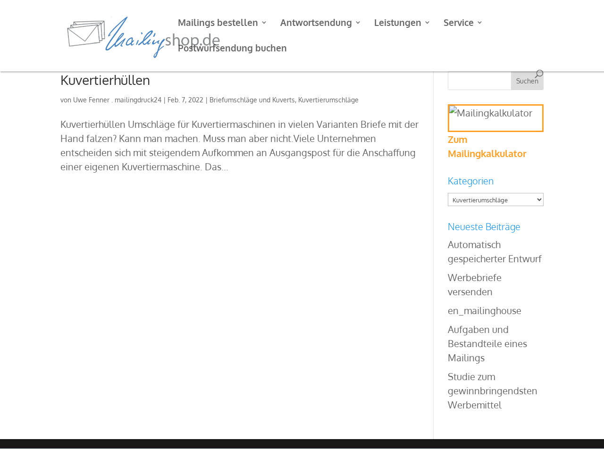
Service (459, 23)
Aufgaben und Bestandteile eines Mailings (487, 343)
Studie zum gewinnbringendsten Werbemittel (492, 390)
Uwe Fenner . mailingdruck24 (117, 100)
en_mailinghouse (484, 310)
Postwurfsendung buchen (232, 48)
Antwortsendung (316, 23)
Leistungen (397, 23)
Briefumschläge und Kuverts (252, 100)
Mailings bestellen (218, 23)
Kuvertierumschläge (328, 100)
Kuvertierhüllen (105, 79)
